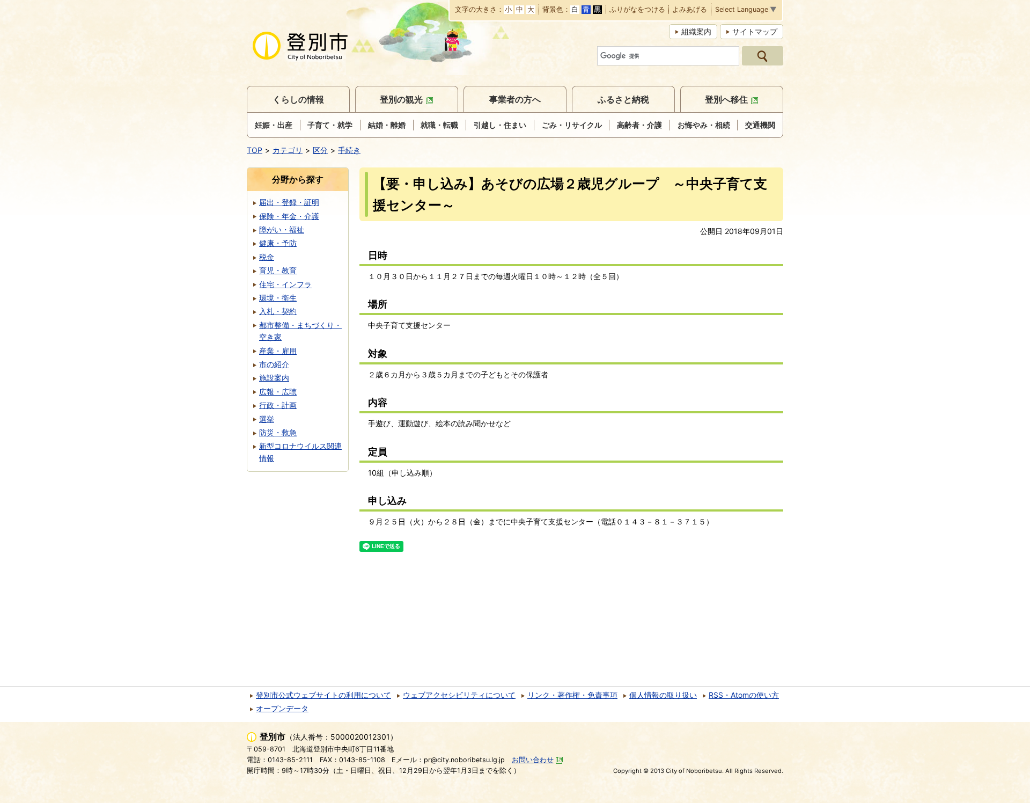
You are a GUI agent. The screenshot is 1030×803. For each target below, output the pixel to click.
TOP (254, 150)
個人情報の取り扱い (663, 694)
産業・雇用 (278, 350)
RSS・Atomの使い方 (744, 694)
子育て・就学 (329, 124)
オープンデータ (282, 708)
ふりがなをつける (637, 9)
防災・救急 (278, 432)
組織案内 (696, 31)
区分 (320, 150)
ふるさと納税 (623, 99)
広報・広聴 (278, 391)
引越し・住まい (500, 124)
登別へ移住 (726, 99)
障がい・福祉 (281, 229)
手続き (349, 150)
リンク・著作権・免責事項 (572, 694)
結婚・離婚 (387, 124)
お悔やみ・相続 (704, 124)
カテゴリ (288, 150)
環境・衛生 (278, 297)
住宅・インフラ (285, 284)
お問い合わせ (533, 760)
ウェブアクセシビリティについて (459, 694)
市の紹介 (274, 364)
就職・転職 (439, 124)
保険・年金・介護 (289, 216)
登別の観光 (401, 99)
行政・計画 (278, 405)
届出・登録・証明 (289, 202)
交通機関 (760, 124)
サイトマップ (754, 31)
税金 (266, 256)
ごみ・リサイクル (572, 124)
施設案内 (274, 377)
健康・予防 (278, 242)
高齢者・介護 (639, 124)
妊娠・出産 (273, 124)
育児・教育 (278, 270)
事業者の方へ (515, 99)
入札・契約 (278, 311)
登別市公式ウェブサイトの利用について (323, 694)
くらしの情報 (298, 99)
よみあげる (689, 9)
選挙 (266, 419)
